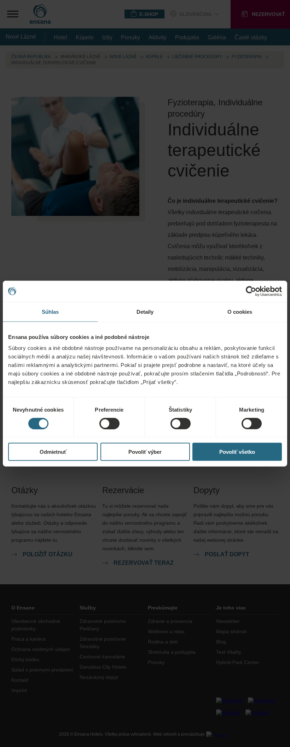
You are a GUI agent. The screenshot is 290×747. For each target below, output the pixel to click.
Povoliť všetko (237, 452)
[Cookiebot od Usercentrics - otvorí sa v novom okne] (251, 291)
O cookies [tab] (240, 311)
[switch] (109, 423)
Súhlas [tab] (50, 311)
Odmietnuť (53, 452)
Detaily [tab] (145, 311)
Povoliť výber (145, 452)
